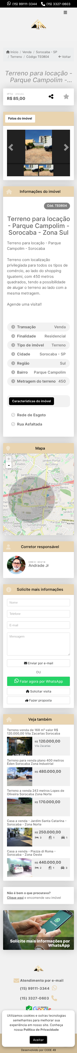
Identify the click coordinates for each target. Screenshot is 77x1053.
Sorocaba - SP (46, 52)
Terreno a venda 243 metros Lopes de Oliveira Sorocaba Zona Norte (35, 792)
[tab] (20, 119)
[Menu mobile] (38, 24)
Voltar (66, 57)
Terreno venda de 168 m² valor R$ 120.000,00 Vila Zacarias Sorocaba (33, 731)
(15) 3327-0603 (58, 4)
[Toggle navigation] (65, 13)
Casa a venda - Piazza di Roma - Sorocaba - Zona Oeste (31, 853)
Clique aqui (15, 898)
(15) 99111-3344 (24, 4)
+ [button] (8, 458)
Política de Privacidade (41, 1029)
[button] (11, 147)
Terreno (16, 57)
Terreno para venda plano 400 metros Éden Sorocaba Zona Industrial (35, 762)
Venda (27, 52)
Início (14, 52)
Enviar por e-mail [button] (40, 663)
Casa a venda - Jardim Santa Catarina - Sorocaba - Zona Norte (37, 822)
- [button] (8, 465)
